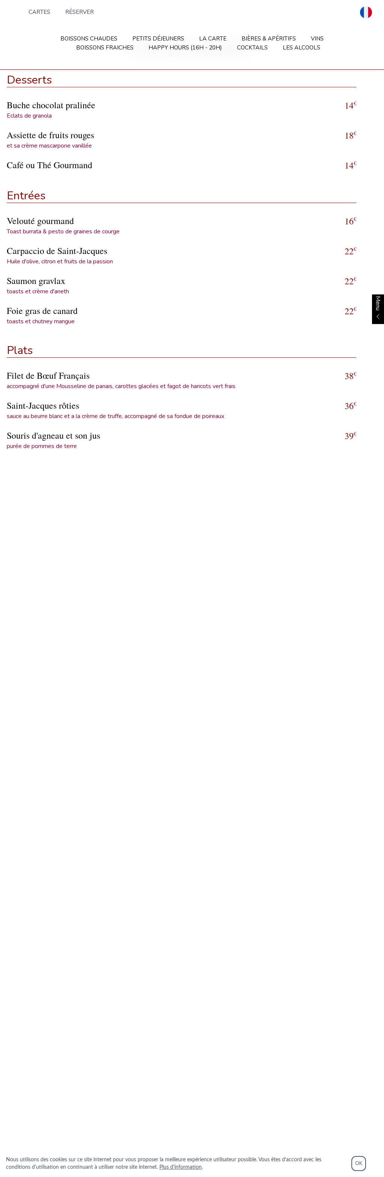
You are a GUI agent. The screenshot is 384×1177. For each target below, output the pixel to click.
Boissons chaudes (88, 38)
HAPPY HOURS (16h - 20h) (185, 47)
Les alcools (301, 47)
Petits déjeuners (158, 38)
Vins (317, 38)
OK (358, 1163)
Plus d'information (180, 1167)
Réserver (79, 12)
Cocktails (252, 47)
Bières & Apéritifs (269, 38)
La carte (212, 38)
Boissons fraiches (105, 47)
